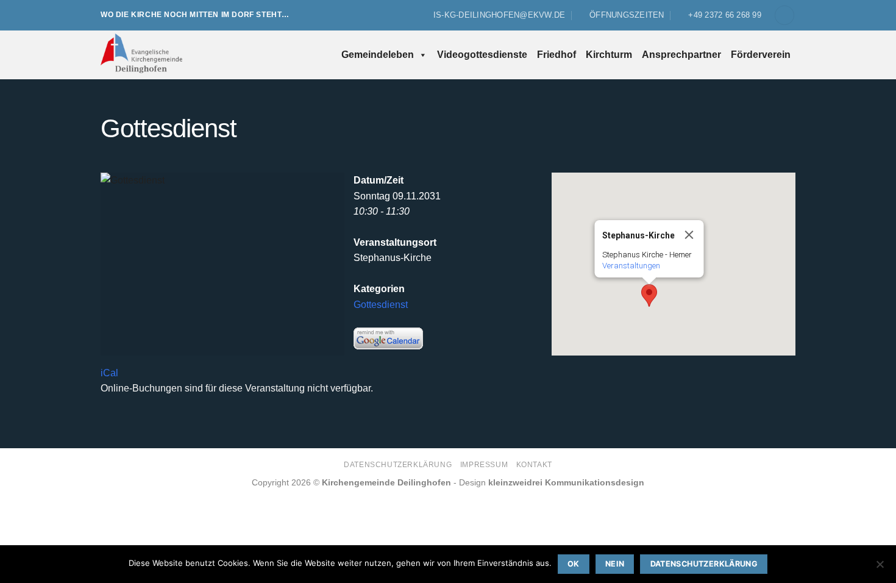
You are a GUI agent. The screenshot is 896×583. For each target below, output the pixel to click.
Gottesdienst (381, 304)
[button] (784, 15)
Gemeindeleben (377, 54)
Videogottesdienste (482, 54)
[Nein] (879, 568)
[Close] (689, 234)
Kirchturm (609, 54)
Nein (615, 563)
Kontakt (534, 464)
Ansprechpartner (681, 54)
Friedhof (556, 54)
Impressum (484, 464)
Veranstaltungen (631, 265)
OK (573, 563)
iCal (109, 373)
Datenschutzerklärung (398, 464)
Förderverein (761, 54)
